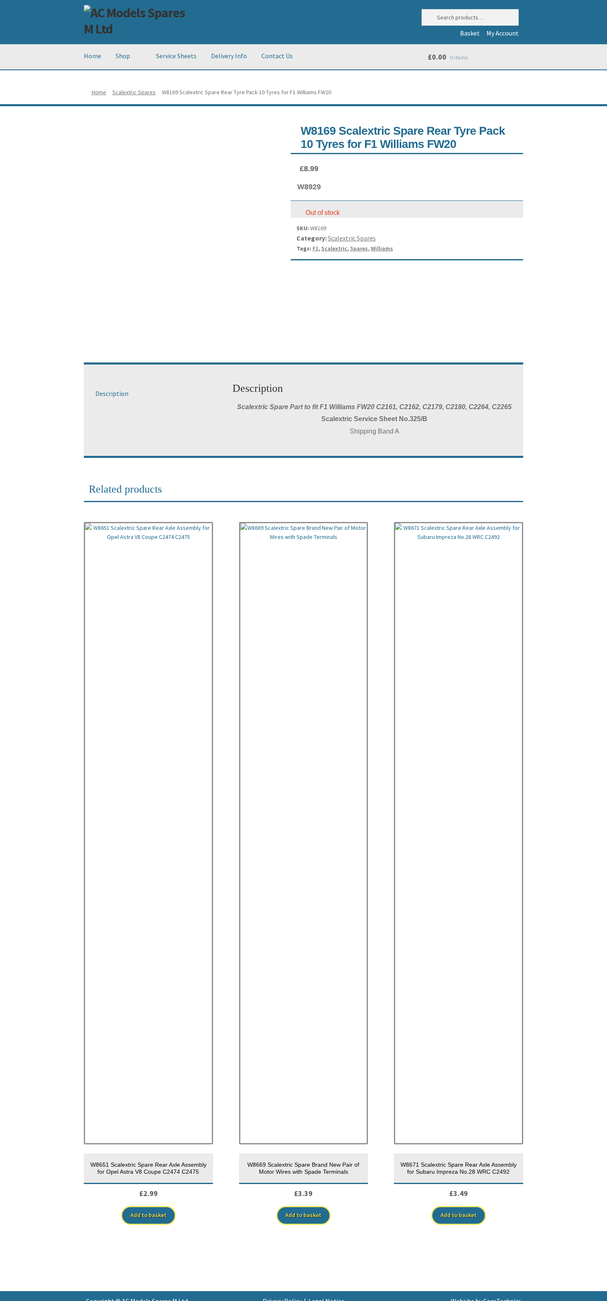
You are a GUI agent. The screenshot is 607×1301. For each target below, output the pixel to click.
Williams (382, 248)
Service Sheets (176, 56)
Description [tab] (111, 393)
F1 (315, 248)
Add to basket (148, 1215)
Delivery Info (229, 56)
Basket (470, 33)
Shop (123, 56)
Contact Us (277, 56)
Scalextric (334, 248)
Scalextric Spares (134, 92)
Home (92, 56)
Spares (359, 248)
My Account (502, 33)
